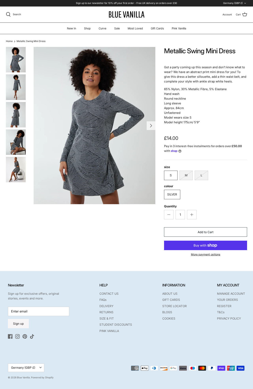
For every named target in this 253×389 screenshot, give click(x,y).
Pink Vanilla (179, 28)
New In (71, 28)
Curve (102, 28)
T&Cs (221, 312)
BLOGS (167, 312)
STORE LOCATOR (174, 306)
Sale (117, 28)
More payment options (205, 254)
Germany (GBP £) (233, 3)
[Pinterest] (25, 336)
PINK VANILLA (109, 331)
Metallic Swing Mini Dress (31, 41)
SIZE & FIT (106, 318)
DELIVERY (106, 306)
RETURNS (106, 312)
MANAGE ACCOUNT (231, 293)
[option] (95, 125)
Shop (87, 28)
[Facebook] (10, 336)
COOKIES (168, 318)
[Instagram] (17, 336)
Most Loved (135, 28)
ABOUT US (169, 293)
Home (9, 41)
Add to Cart (205, 232)
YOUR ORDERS (227, 300)
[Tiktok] (32, 336)
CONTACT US (109, 293)
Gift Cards (157, 28)
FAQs (103, 300)
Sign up (18, 323)
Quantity (170, 206)
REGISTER (224, 306)
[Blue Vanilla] (126, 14)
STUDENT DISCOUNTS (115, 324)
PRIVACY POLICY (229, 318)
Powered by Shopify (42, 377)
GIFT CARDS (171, 300)
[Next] (151, 125)
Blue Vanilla (23, 377)
